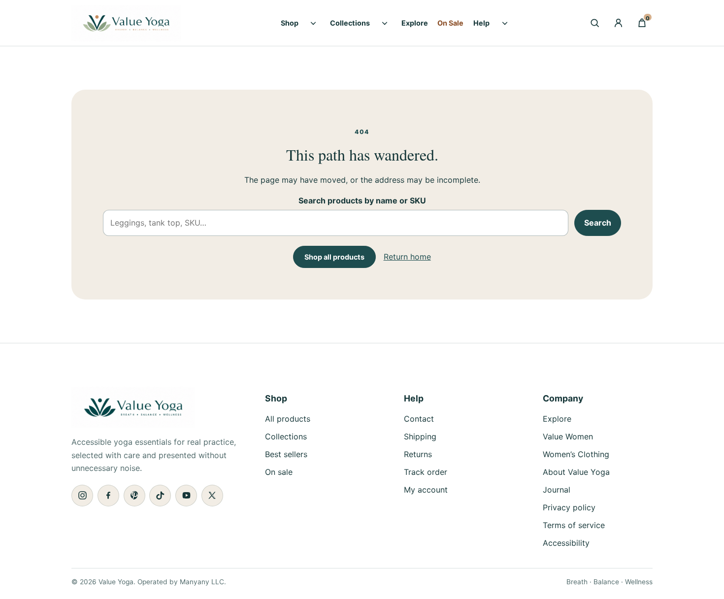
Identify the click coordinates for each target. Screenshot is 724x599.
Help (481, 23)
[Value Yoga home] (139, 23)
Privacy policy (569, 507)
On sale (279, 472)
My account (426, 490)
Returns (418, 454)
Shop (289, 23)
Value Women (568, 436)
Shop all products (334, 257)
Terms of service (574, 525)
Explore (414, 23)
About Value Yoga (576, 472)
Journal (556, 490)
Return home (407, 257)
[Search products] (594, 23)
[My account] (618, 23)
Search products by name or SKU (362, 200)
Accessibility (566, 543)
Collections (350, 23)
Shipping (420, 436)
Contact (419, 419)
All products (287, 419)
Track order (425, 472)
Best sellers (286, 454)
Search (597, 223)
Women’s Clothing (576, 454)
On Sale (450, 23)
